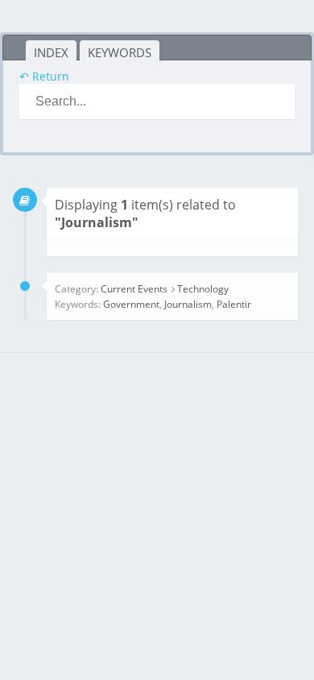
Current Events (134, 289)
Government (131, 304)
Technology (203, 289)
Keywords (119, 52)
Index (51, 52)
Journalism (188, 304)
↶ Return (44, 76)
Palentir (234, 304)
